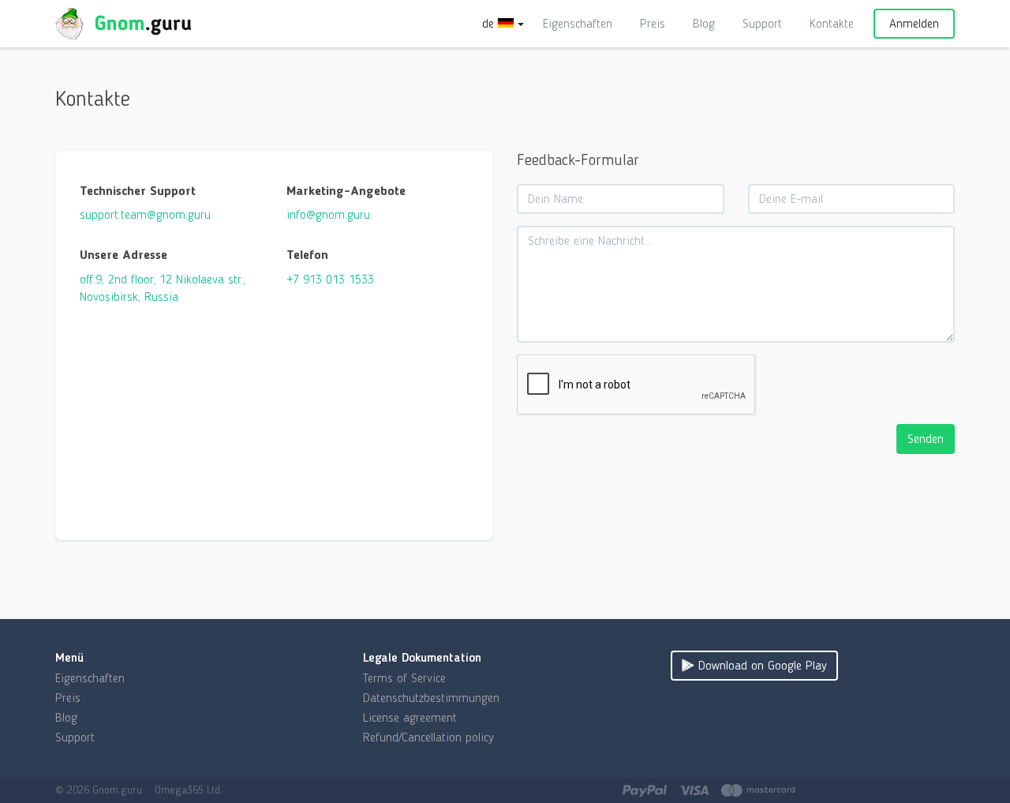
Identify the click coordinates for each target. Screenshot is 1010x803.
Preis (652, 23)
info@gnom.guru (328, 214)
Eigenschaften (577, 23)
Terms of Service (404, 677)
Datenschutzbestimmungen (431, 697)
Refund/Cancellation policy (428, 737)
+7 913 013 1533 (330, 279)
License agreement (410, 717)
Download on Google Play (760, 665)
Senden (925, 438)
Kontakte (832, 23)
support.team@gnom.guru (145, 214)
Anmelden (914, 23)
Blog (704, 23)
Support (762, 23)
